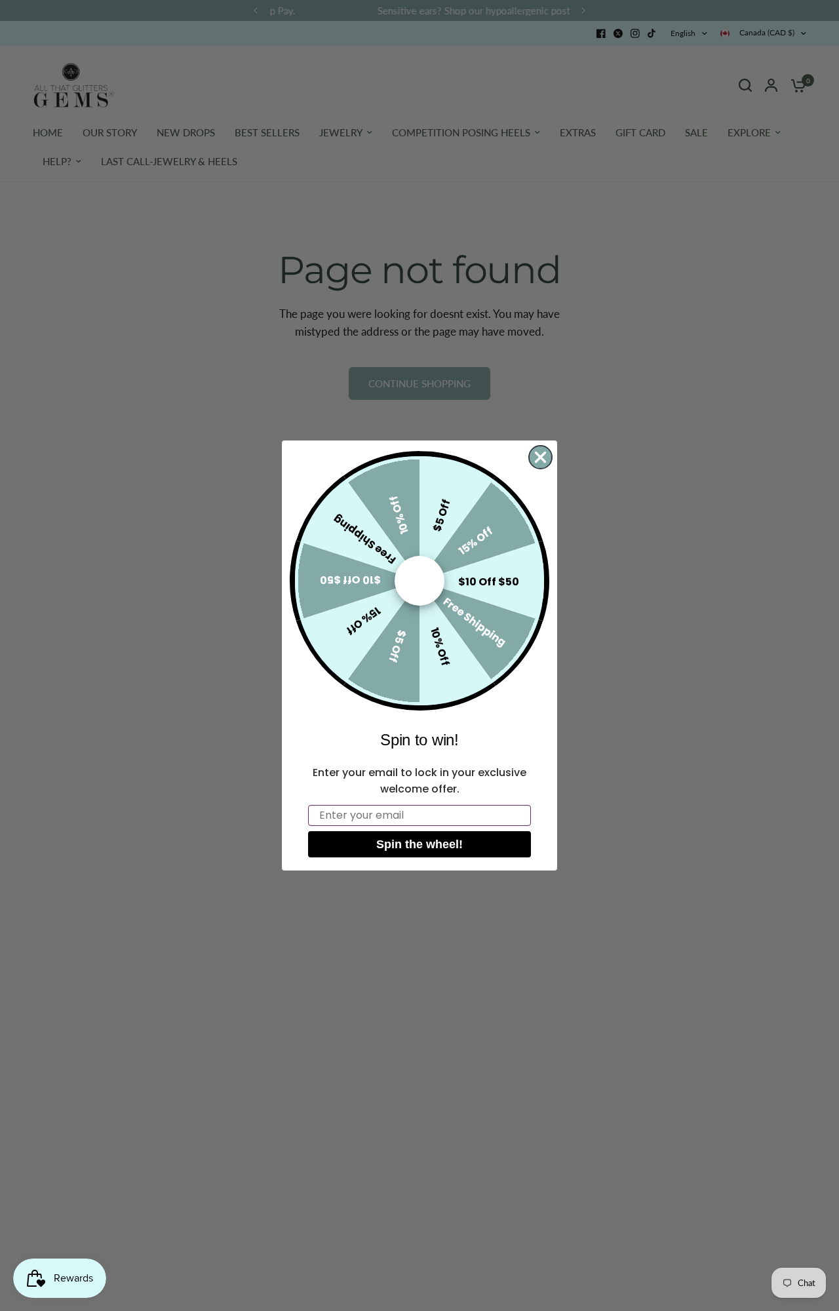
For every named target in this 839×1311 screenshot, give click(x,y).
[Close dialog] (540, 457)
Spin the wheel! (419, 844)
